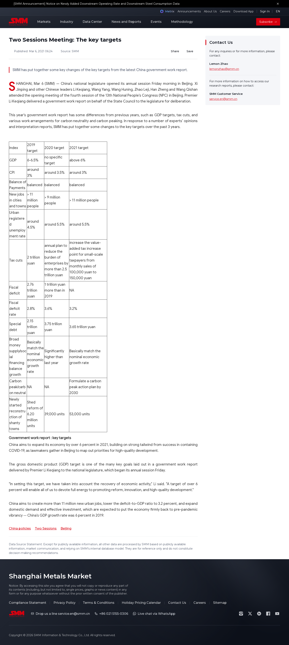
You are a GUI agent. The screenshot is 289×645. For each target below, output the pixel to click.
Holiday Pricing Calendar (141, 603)
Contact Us (177, 603)
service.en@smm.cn (223, 99)
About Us (210, 11)
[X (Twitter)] (250, 614)
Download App (243, 11)
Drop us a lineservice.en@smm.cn (63, 614)
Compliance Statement (27, 603)
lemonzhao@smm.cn (224, 69)
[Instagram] (241, 614)
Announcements (189, 11)
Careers (225, 11)
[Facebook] (268, 614)
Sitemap (220, 603)
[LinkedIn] (259, 614)
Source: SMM (70, 51)
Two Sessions (46, 528)
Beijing (66, 528)
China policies (20, 528)
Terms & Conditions (98, 603)
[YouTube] (277, 614)
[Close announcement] (277, 3)
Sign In (265, 11)
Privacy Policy (64, 603)
